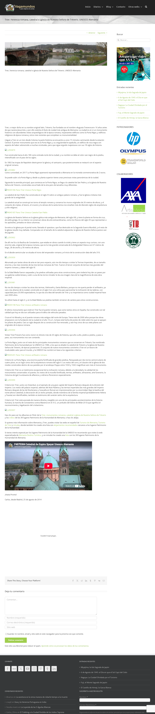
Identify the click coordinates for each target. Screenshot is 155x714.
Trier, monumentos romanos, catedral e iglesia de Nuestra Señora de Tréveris (74, 415)
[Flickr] (14, 668)
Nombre (83, 697)
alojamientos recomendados (66, 425)
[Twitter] (20, 668)
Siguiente (101, 33)
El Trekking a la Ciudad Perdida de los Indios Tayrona (42, 712)
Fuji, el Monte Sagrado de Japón (131, 112)
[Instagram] (34, 668)
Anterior (92, 33)
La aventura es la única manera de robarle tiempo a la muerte (41, 697)
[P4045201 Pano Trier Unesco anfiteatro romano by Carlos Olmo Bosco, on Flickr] (26, 355)
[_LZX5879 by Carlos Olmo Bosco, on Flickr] (10, 150)
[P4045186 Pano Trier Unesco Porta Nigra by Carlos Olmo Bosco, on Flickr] (23, 190)
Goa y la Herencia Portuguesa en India (30, 702)
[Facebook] (7, 668)
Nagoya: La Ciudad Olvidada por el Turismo (99, 677)
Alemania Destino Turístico (30, 435)
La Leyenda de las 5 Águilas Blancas (35, 707)
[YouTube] (27, 668)
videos (12, 417)
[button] (146, 6)
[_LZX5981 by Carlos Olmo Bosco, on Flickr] (10, 282)
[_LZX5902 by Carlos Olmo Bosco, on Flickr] (10, 237)
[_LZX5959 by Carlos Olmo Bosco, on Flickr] (10, 257)
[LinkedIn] (54, 668)
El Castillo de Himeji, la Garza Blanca (133, 118)
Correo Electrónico (87, 705)
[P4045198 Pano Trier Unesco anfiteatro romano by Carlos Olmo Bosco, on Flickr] (26, 305)
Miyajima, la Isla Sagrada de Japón (132, 92)
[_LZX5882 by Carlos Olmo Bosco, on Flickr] (10, 170)
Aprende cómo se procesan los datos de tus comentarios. (65, 646)
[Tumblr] (47, 668)
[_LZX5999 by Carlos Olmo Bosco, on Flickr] (10, 380)
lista (67, 435)
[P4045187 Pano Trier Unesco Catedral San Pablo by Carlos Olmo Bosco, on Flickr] (26, 212)
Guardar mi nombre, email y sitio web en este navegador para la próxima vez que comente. (45, 634)
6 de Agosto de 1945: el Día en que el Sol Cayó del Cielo (132, 98)
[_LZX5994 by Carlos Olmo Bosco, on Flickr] (10, 330)
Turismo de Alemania (88, 422)
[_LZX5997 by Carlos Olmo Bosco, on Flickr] (10, 410)
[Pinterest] (40, 668)
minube (16, 425)
